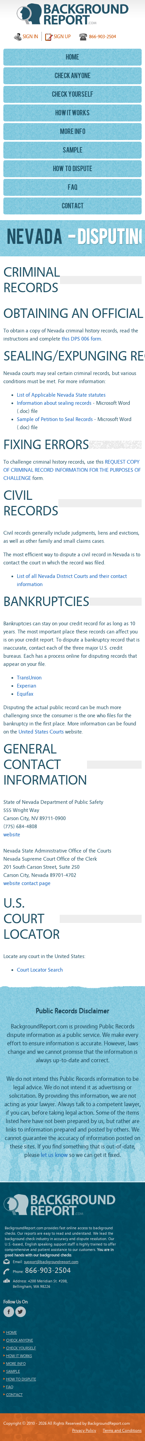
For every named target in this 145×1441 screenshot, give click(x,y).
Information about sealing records (54, 403)
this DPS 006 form (81, 339)
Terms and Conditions (122, 1430)
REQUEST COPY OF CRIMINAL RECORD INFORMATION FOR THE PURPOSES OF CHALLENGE (72, 470)
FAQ (73, 188)
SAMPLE (73, 151)
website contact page (27, 883)
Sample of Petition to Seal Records (55, 419)
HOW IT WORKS (72, 114)
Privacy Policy (84, 1430)
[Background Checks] (72, 14)
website (11, 835)
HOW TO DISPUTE (72, 169)
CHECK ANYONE (73, 76)
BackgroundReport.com (59, 1204)
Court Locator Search (40, 970)
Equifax (25, 694)
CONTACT (73, 207)
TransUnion (29, 678)
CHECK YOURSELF (72, 95)
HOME (72, 58)
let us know (54, 1155)
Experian (26, 686)
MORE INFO (72, 132)
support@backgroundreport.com (51, 1261)
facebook (8, 1311)
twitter (20, 1311)
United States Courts (41, 732)
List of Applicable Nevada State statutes (61, 395)
